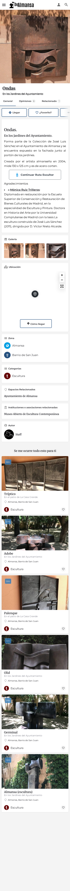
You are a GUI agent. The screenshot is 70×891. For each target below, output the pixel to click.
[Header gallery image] (35, 46)
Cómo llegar (37, 324)
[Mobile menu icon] (4, 5)
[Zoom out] (62, 279)
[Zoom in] (62, 275)
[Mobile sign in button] (59, 5)
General (8, 101)
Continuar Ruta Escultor (37, 174)
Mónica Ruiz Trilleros (25, 189)
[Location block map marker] (35, 294)
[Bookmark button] (63, 509)
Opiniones (26, 101)
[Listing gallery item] (14, 250)
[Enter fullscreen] (62, 286)
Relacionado (50, 101)
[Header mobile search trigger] (66, 5)
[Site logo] (22, 5)
